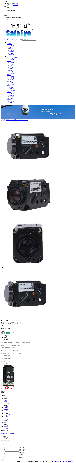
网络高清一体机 (23, 120)
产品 (8, 56)
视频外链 (12, 89)
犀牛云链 (3, 433)
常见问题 (12, 78)
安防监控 (12, 64)
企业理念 (12, 50)
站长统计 (67, 461)
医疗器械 (12, 65)
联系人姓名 (22, 449)
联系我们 (9, 99)
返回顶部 (6, 19)
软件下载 (12, 93)
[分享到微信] (8, 333)
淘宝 (5, 422)
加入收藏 (19, 39)
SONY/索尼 (13, 59)
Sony (7, 433)
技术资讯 (12, 84)
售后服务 (12, 76)
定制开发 (12, 62)
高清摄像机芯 (12, 433)
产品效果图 (12, 90)
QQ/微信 (21, 454)
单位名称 (21, 447)
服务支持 (9, 75)
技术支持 (12, 79)
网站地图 (59, 461)
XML (63, 461)
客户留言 (12, 102)
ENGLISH (12, 39)
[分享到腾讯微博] (4, 333)
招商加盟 (12, 54)
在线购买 (3, 325)
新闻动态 (12, 82)
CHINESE (7, 39)
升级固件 (12, 98)
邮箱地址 (21, 452)
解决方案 (9, 61)
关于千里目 (9, 44)
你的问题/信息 (22, 457)
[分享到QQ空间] (1, 333)
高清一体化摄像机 (14, 120)
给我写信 (72, 461)
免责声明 (49, 461)
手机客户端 (12, 96)
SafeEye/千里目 (13, 58)
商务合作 (54, 461)
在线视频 (9, 85)
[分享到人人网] (6, 333)
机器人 (11, 70)
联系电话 (21, 450)
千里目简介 (12, 45)
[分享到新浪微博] (3, 333)
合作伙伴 (12, 53)
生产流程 (12, 47)
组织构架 (12, 48)
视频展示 (12, 87)
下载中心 (9, 92)
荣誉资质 (12, 51)
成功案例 (12, 73)
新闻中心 (9, 81)
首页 (8, 42)
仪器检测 (12, 67)
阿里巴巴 (6, 420)
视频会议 (12, 68)
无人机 (11, 71)
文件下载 (12, 95)
